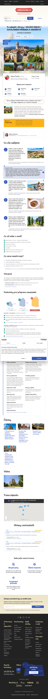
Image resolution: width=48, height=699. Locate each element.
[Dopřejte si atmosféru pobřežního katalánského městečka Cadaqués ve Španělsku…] (35, 185)
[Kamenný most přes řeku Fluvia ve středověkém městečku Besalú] (8, 110)
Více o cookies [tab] (40, 343)
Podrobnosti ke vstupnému (10, 286)
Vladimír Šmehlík (15, 76)
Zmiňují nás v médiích (24, 679)
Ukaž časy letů (8, 91)
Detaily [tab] (24, 343)
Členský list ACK (34, 694)
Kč (18, 669)
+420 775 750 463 (32, 135)
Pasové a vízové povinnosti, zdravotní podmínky (17, 412)
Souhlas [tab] (8, 343)
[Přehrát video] (13, 481)
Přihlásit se (37, 606)
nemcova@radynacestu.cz (22, 135)
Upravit (23, 358)
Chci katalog (34, 672)
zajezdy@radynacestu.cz (9, 674)
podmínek (27, 610)
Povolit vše (39, 358)
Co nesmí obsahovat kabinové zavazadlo (14, 322)
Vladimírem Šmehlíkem (16, 538)
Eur (18, 672)
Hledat (30, 18)
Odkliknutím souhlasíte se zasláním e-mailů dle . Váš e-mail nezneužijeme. (22, 610)
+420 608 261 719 (16, 21)
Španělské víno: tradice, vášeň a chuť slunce (37, 433)
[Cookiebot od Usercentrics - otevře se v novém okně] (41, 340)
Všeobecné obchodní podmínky (18, 694)
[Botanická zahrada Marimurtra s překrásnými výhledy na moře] (35, 221)
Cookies (28, 694)
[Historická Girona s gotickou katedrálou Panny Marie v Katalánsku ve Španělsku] (35, 153)
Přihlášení (40, 18)
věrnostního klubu (15, 268)
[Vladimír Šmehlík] (7, 77)
